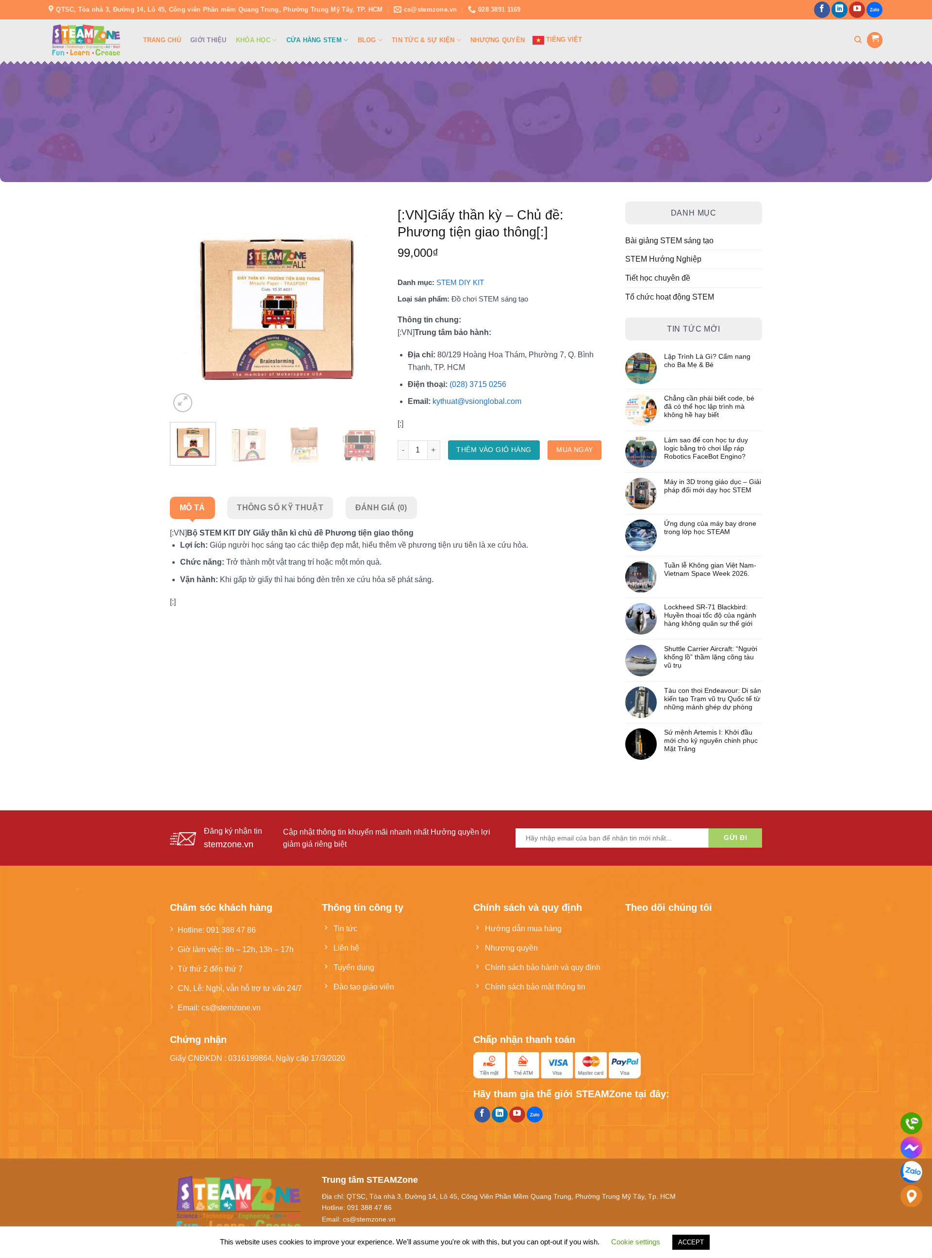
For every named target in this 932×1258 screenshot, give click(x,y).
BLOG (367, 40)
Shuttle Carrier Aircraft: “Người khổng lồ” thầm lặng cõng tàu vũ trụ (710, 657)
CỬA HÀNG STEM (314, 40)
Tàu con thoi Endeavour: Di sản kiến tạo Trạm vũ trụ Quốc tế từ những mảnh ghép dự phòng (712, 698)
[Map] (911, 1196)
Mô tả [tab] (192, 507)
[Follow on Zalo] (874, 10)
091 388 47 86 (231, 930)
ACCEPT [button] (691, 1242)
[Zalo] (911, 1172)
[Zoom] (182, 402)
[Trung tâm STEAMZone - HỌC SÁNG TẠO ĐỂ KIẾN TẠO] (86, 39)
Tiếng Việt (563, 39)
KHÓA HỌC (253, 40)
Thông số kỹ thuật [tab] (280, 507)
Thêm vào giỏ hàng (493, 449)
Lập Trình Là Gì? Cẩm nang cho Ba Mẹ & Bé (707, 360)
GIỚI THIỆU (208, 40)
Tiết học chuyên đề (657, 278)
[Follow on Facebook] (822, 9)
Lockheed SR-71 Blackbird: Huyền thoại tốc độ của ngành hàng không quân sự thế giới (710, 615)
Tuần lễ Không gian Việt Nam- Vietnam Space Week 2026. (710, 569)
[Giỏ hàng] (874, 40)
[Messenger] (911, 1147)
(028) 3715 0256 (477, 384)
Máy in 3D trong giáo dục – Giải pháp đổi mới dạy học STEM (712, 485)
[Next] (366, 308)
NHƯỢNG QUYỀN (497, 40)
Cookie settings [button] (635, 1241)
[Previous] (186, 308)
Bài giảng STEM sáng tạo (669, 240)
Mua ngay (574, 449)
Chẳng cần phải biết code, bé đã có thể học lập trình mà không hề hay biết (709, 406)
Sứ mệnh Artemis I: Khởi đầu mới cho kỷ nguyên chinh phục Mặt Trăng (711, 740)
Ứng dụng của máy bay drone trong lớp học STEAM (710, 527)
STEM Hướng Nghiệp (663, 259)
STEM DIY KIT (460, 282)
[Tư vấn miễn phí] (911, 1123)
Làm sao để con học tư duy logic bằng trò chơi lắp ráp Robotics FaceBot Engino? (706, 448)
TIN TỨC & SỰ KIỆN (423, 40)
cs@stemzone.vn (231, 1007)
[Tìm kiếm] (857, 39)
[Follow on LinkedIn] (840, 9)
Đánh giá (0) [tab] (381, 507)
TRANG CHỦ (162, 40)
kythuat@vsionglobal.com (477, 401)
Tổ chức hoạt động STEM (669, 297)
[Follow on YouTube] (857, 9)
